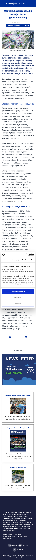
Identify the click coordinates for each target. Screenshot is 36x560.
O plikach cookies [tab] (28, 260)
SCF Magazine (17, 528)
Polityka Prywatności (18, 555)
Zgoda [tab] (6, 260)
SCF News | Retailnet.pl (14, 4)
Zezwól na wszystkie (18, 291)
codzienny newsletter (11, 522)
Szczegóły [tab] (15, 260)
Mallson (25, 26)
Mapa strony (7, 555)
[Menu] (30, 4)
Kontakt (24, 557)
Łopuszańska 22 (13, 26)
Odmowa (18, 304)
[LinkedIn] (26, 337)
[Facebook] (10, 337)
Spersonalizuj (17, 297)
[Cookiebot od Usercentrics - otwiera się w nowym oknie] (26, 254)
